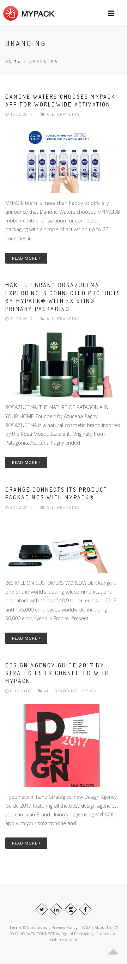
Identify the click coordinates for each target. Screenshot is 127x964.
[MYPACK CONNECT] (28, 13)
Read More (25, 258)
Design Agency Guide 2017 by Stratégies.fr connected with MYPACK (57, 673)
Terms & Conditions (28, 927)
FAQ (86, 927)
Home (13, 61)
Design (88, 690)
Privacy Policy (65, 927)
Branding (68, 114)
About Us (104, 927)
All (50, 114)
